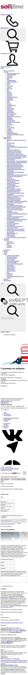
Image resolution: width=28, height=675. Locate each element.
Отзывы (6, 427)
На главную (4, 385)
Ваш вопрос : (4, 511)
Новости (6, 279)
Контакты (6, 426)
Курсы (5, 412)
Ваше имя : (4, 502)
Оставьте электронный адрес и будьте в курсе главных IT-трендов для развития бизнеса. (14, 653)
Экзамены (6, 238)
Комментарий (14, 573)
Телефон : (3, 505)
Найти (2, 332)
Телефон (3, 568)
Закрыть (7, 332)
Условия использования (7, 468)
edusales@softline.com (6, 14)
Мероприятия (7, 280)
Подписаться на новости (7, 53)
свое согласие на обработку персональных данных (12, 596)
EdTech (6, 251)
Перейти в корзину (6, 622)
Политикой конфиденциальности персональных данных (11, 523)
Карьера (6, 424)
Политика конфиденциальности (10, 469)
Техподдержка (7, 415)
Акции (5, 252)
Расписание (7, 250)
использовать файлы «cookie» (12, 669)
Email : (3, 508)
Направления (7, 137)
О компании (7, 423)
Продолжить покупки (17, 622)
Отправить (3, 517)
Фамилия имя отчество (7, 559)
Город (2, 562)
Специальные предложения (11, 418)
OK (1, 614)
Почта (3, 565)
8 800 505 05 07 (10, 641)
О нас (5, 254)
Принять (3, 673)
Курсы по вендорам (9, 70)
